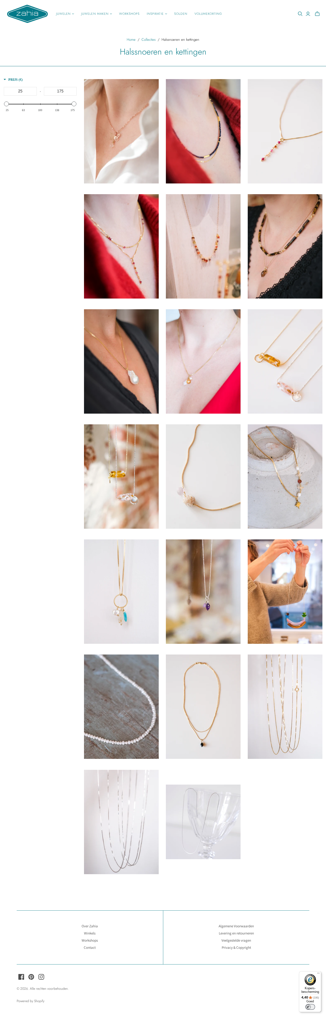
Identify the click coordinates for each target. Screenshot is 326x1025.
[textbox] (20, 91)
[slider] (6, 103)
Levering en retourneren (236, 933)
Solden (180, 13)
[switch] (310, 1007)
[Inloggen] (307, 13)
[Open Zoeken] (300, 13)
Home (131, 39)
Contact (90, 947)
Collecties (149, 39)
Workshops (129, 13)
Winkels (89, 933)
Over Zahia (90, 926)
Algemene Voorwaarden (236, 926)
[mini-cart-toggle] (317, 13)
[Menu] (318, 974)
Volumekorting (208, 13)
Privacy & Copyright (236, 947)
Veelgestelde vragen (236, 940)
